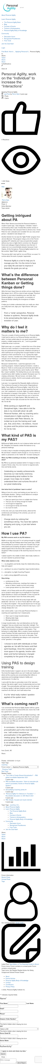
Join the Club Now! (8, 44)
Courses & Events (10, 26)
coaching (4, 765)
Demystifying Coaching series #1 (16, 790)
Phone (2, 1014)
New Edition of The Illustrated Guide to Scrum (24, 964)
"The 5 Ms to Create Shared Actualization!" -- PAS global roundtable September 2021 (22, 776)
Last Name (30, 1003)
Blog (5, 24)
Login (3, 48)
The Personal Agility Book (12, 22)
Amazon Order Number (8, 1019)
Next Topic (5, 771)
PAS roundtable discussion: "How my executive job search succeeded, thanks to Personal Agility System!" (22, 783)
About (7, 976)
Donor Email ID (5, 1033)
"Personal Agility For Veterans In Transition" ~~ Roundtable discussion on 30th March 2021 (21, 795)
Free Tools (7, 41)
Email (2, 1008)
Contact (8, 982)
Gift (1, 1026)
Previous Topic (7, 769)
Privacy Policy (10, 987)
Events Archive (10, 978)
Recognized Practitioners (12, 39)
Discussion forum (9, 37)
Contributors (10, 985)
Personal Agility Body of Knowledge (15, 30)
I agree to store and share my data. (14, 1051)
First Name (3, 1003)
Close (3, 1057)
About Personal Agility (9, 15)
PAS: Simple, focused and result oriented (19, 800)
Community (5, 33)
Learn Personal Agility (9, 19)
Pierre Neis (15, 94)
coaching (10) (14, 805)
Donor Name (4, 1040)
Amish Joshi (19, 923)
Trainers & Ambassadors (12, 28)
